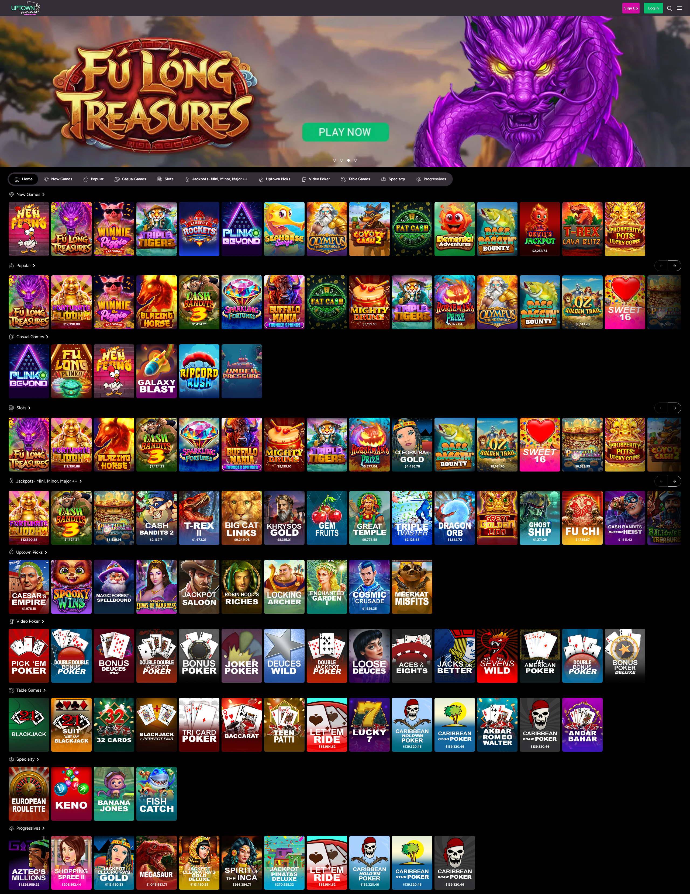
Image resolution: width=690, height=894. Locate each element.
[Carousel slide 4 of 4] (355, 160)
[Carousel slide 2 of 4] (341, 160)
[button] (679, 8)
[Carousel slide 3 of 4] (348, 160)
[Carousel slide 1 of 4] (334, 160)
